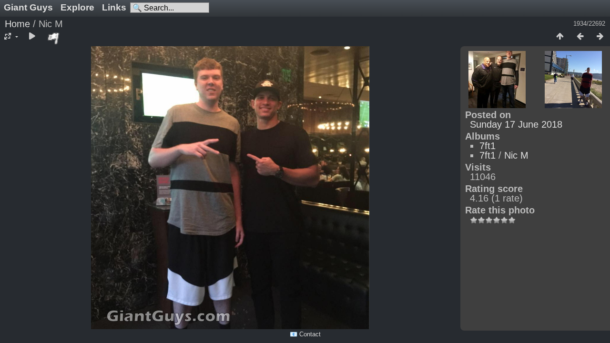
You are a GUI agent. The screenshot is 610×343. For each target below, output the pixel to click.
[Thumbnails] (560, 36)
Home (17, 24)
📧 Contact (305, 334)
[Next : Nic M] (600, 36)
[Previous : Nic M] (580, 36)
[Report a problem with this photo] (54, 38)
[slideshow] (32, 36)
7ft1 (487, 146)
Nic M (516, 155)
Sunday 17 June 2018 (516, 124)
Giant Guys (28, 7)
